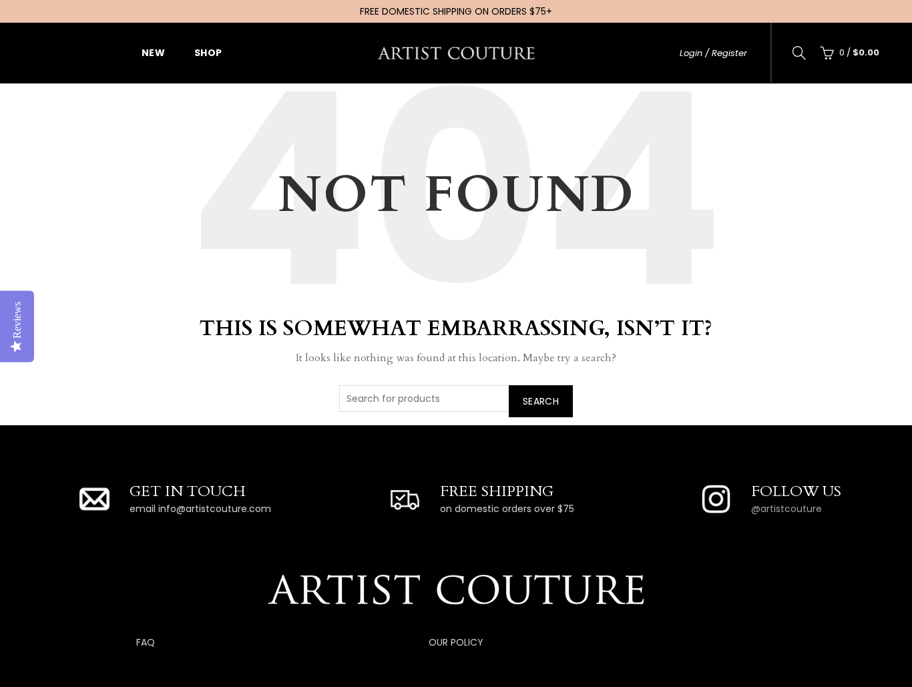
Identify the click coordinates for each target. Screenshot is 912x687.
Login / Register (713, 53)
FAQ (145, 642)
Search (541, 401)
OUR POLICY (456, 642)
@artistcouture (786, 508)
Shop (208, 52)
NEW (153, 52)
